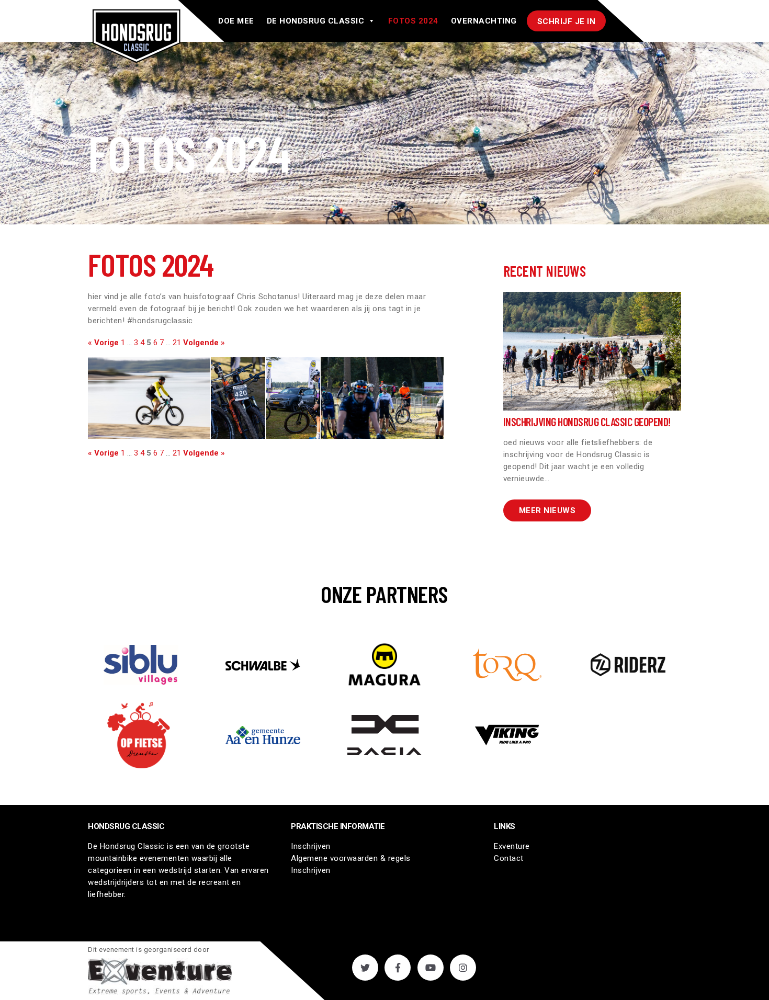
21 (177, 343)
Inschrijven (311, 846)
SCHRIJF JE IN (566, 21)
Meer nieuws (547, 510)
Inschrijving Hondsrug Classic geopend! (587, 421)
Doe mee (236, 21)
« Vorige (103, 343)
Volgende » (204, 343)
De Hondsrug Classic (316, 21)
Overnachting (484, 21)
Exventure (512, 846)
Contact (509, 858)
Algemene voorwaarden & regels (351, 858)
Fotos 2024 (413, 21)
